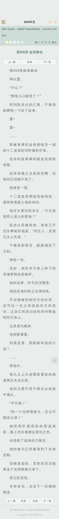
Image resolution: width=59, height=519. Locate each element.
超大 (54, 42)
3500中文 (29, 21)
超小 (37, 42)
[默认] (3, 42)
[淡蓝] (14, 42)
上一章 (12, 62)
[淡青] (22, 42)
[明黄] (7, 42)
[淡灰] (18, 42)
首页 (4, 29)
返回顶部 (54, 360)
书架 (3, 22)
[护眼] (10, 42)
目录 (29, 62)
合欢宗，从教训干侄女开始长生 (24, 29)
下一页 (47, 62)
